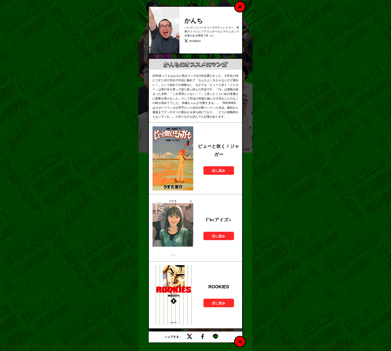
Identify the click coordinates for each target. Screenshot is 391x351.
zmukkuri (195, 41)
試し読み (218, 170)
